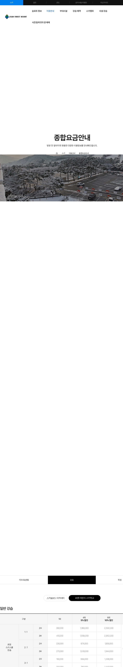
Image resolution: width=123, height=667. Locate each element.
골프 (34, 3)
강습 (72, 580)
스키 (11, 3)
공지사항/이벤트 (81, 3)
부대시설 (63, 11)
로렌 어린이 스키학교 (84, 598)
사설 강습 (103, 11)
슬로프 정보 (37, 11)
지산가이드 (104, 3)
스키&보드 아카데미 (56, 598)
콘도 (58, 3)
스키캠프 (90, 11)
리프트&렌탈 (24, 580)
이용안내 (50, 11)
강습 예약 (77, 11)
